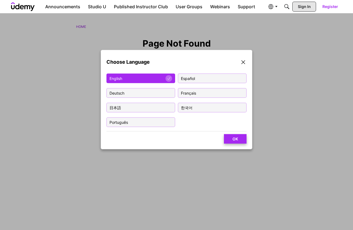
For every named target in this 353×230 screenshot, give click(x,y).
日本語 (115, 107)
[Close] (243, 63)
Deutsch (116, 93)
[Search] (287, 7)
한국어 (186, 107)
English (115, 78)
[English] (23, 6)
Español (188, 78)
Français (188, 93)
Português (118, 122)
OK (235, 139)
